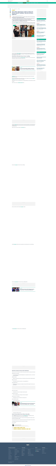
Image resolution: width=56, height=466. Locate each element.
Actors (24, 427)
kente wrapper (19, 53)
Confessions (38, 29)
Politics (37, 55)
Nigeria (37, 37)
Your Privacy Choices (28, 465)
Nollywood (13, 76)
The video (22, 206)
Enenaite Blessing (18, 15)
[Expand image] (34, 25)
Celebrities (38, 42)
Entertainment (20, 2)
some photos (14, 328)
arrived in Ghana (23, 57)
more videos (16, 281)
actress (16, 124)
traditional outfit (20, 82)
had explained (25, 415)
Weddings (21, 427)
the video (22, 127)
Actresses (18, 427)
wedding (17, 22)
